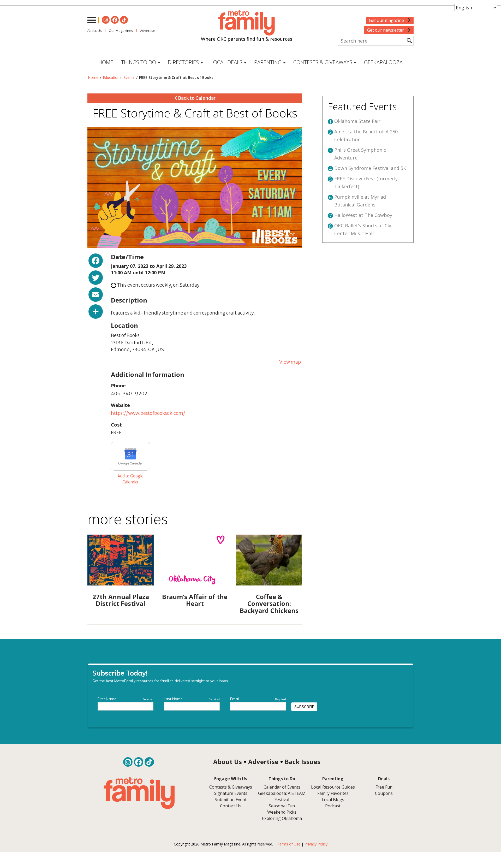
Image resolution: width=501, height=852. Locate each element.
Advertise (147, 30)
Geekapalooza (383, 62)
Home (105, 62)
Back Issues (302, 761)
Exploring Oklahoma (282, 818)
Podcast (333, 806)
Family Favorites (333, 793)
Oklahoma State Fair (357, 121)
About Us (94, 30)
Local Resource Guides (333, 787)
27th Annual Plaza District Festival (120, 600)
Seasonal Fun (282, 806)
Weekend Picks (281, 812)
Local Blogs (333, 799)
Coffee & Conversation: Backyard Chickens (269, 603)
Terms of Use (288, 844)
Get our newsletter (386, 30)
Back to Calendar (196, 98)
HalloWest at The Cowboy (363, 215)
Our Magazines (121, 30)
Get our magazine (387, 20)
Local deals (227, 62)
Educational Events (119, 77)
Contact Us (230, 806)
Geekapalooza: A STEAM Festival (282, 796)
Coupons (384, 793)
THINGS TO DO (139, 62)
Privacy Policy (316, 844)
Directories (184, 62)
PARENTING (268, 62)
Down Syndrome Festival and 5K (370, 168)
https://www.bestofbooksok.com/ (148, 413)
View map (290, 362)
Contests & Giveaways (323, 62)
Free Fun (383, 787)
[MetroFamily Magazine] (246, 23)
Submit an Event (231, 799)
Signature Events (230, 793)
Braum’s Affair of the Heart (195, 600)
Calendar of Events (282, 787)
